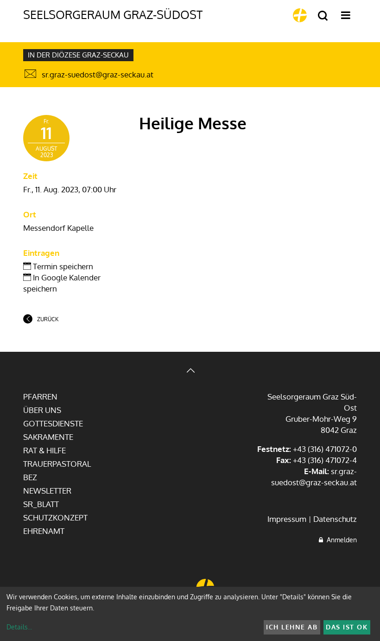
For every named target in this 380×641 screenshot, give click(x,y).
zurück (47, 319)
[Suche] (323, 16)
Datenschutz (335, 518)
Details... (19, 627)
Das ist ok (346, 627)
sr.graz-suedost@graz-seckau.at (97, 74)
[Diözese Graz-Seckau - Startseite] (300, 15)
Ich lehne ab (291, 627)
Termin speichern (62, 266)
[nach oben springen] (190, 371)
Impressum (286, 518)
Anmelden (340, 540)
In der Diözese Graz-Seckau (78, 55)
